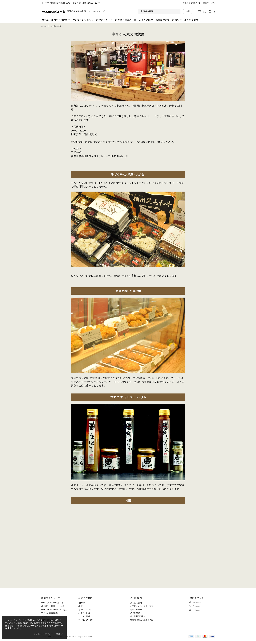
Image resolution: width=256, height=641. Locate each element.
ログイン (197, 3)
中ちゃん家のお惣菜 (50, 613)
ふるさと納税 (84, 616)
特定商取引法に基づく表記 (141, 620)
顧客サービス (209, 3)
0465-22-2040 (64, 3)
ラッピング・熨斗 (86, 620)
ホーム (43, 26)
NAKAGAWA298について (52, 603)
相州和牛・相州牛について (52, 606)
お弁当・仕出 (84, 613)
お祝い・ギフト (85, 609)
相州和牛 (82, 603)
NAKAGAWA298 (53, 11)
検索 (188, 11)
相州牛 (81, 606)
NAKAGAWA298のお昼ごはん (54, 609)
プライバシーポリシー (43, 634)
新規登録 (186, 3)
